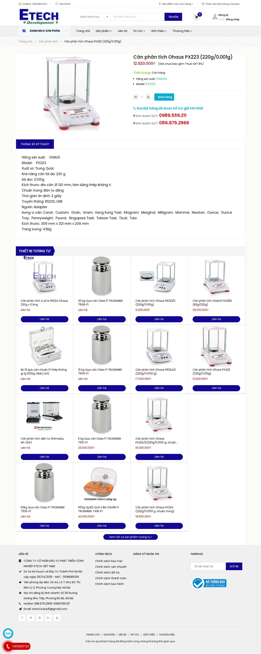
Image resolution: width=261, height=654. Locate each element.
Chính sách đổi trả (107, 572)
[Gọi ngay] (8, 646)
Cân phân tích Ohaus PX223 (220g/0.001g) (211, 371)
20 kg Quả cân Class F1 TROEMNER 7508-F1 (100, 302)
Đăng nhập (232, 19)
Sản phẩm (103, 31)
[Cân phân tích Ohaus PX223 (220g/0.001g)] (216, 346)
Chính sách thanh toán (110, 578)
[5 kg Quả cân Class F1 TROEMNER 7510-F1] (102, 415)
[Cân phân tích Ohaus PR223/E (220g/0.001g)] (159, 277)
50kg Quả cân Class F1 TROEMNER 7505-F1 (43, 509)
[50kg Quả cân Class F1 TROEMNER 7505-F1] (44, 483)
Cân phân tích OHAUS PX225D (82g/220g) (212, 302)
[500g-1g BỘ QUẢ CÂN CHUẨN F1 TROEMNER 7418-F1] (102, 483)
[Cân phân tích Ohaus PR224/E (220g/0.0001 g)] (159, 346)
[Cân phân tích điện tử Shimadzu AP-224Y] (44, 415)
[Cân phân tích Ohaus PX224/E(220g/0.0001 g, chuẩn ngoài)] (159, 415)
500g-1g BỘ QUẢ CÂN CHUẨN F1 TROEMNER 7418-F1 (98, 509)
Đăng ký (223, 15)
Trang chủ (83, 31)
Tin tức (138, 31)
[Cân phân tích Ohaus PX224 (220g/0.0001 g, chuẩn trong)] (159, 483)
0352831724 (39, 4)
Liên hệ (122, 31)
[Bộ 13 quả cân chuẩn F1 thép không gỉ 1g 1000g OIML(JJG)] (44, 346)
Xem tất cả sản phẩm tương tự (130, 537)
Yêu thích (65, 4)
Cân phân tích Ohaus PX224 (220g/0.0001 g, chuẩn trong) (154, 509)
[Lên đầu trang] (250, 632)
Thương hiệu (181, 31)
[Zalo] (8, 633)
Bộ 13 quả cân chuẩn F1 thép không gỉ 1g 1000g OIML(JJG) (44, 371)
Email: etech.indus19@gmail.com (45, 609)
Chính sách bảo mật (108, 561)
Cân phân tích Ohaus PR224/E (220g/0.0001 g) (155, 371)
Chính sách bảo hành (109, 584)
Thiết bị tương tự (34, 251)
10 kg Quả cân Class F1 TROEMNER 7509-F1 (100, 371)
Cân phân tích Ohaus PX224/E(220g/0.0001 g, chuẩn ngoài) (155, 440)
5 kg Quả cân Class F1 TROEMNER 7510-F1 (99, 440)
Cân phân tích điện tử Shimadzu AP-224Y (42, 440)
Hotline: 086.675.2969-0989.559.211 (47, 603)
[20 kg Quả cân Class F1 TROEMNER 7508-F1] (102, 277)
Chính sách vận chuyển (111, 567)
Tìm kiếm (173, 17)
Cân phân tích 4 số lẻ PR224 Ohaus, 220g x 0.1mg (44, 302)
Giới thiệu (158, 31)
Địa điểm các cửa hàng (177, 4)
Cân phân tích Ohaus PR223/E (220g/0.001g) (155, 302)
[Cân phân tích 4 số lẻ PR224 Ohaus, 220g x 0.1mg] (44, 277)
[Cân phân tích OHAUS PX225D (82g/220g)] (216, 277)
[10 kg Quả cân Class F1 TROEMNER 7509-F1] (102, 346)
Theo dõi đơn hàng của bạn (222, 4)
